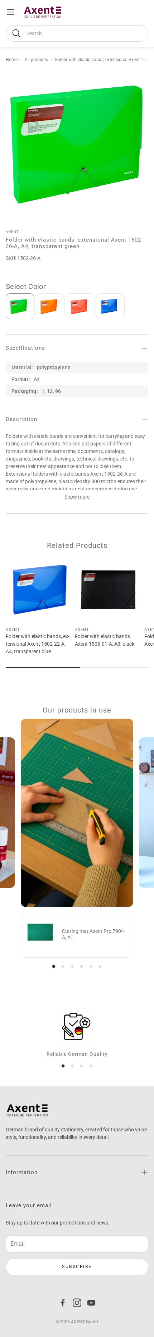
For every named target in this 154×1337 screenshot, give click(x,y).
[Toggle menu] (10, 12)
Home (12, 59)
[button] (77, 33)
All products (36, 59)
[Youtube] (91, 1303)
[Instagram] (77, 1303)
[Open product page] (39, 589)
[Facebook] (62, 1303)
